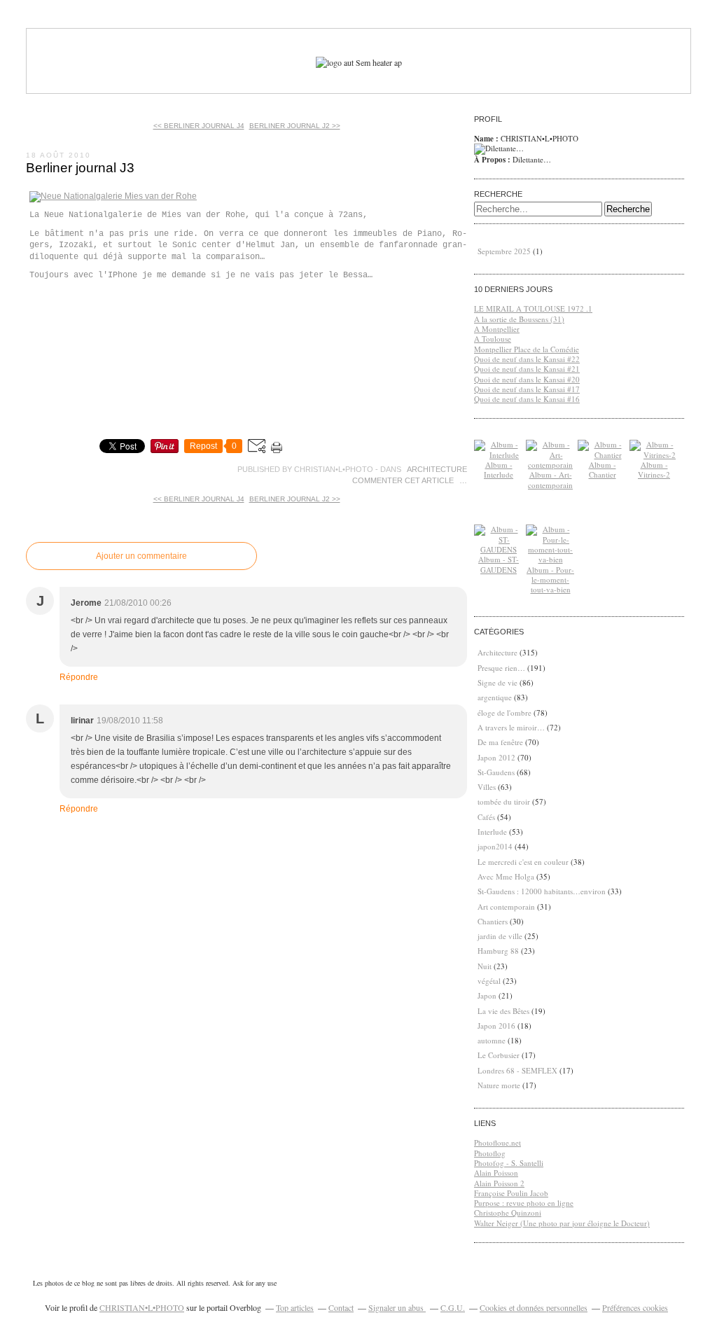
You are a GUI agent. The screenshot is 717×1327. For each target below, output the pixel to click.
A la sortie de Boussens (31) (519, 319)
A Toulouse (492, 338)
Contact (341, 1307)
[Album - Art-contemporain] (550, 464)
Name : (487, 138)
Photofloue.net (497, 1142)
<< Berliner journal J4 (198, 126)
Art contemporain (506, 906)
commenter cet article (404, 480)
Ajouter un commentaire (141, 556)
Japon (487, 995)
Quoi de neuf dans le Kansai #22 (527, 359)
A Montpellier (497, 329)
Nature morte (499, 1085)
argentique (495, 697)
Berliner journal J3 (80, 167)
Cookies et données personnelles (533, 1307)
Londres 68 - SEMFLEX (517, 1070)
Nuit (485, 966)
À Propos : (493, 159)
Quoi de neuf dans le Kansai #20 (527, 379)
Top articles (295, 1307)
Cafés (486, 817)
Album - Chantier (602, 469)
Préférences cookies (635, 1307)
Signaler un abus (397, 1307)
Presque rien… (501, 667)
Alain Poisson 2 (499, 1183)
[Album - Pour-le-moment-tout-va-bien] (550, 559)
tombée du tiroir (504, 801)
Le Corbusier (499, 1055)
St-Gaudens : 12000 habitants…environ (542, 891)
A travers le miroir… (511, 727)
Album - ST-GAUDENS (498, 564)
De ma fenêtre (500, 742)
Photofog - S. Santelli (508, 1163)
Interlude (492, 831)
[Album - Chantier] (602, 455)
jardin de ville (500, 936)
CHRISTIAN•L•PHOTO (141, 1307)
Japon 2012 (496, 757)
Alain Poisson (496, 1172)
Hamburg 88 (498, 950)
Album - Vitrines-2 (654, 469)
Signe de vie (497, 682)
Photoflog (490, 1153)
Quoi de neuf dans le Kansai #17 (527, 389)
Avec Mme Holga (506, 876)
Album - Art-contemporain (550, 479)
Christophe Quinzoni (507, 1212)
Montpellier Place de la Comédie (526, 349)
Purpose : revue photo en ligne (523, 1202)
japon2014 (495, 846)
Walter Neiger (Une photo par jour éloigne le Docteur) (562, 1223)
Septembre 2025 (505, 251)
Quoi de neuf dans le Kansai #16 (527, 399)
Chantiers (493, 921)
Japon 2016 (496, 1025)
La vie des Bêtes (503, 1011)
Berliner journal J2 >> (294, 126)
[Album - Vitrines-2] (653, 455)
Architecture (437, 469)
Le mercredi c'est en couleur (523, 861)
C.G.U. (452, 1307)
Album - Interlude (498, 469)
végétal (489, 980)
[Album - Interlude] (498, 455)
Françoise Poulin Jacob (511, 1193)
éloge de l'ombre (504, 712)
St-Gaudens (496, 772)
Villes (487, 786)
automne (492, 1040)
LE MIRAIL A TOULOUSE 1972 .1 (533, 308)
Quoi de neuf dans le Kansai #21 (527, 368)
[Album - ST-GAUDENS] (498, 549)
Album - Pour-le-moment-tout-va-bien (550, 579)
